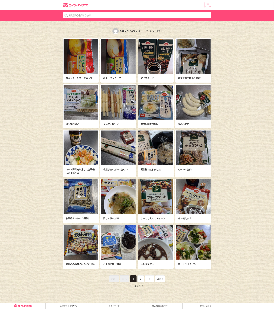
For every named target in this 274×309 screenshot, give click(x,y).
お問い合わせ (205, 306)
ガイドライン (114, 306)
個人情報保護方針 (159, 306)
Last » (160, 278)
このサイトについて (68, 306)
